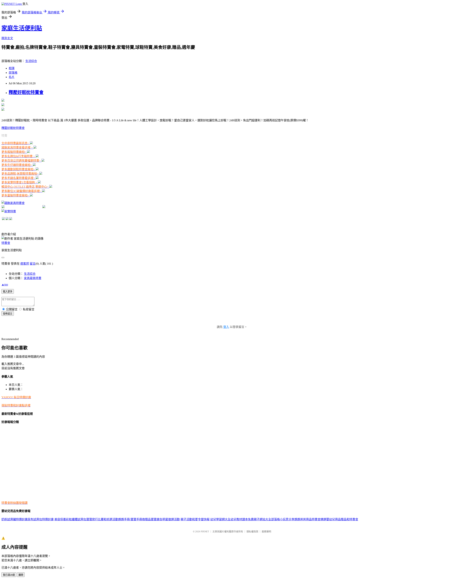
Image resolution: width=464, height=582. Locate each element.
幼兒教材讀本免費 (242, 519)
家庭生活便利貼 (21, 28)
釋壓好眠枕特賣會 (26, 92)
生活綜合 (31, 61)
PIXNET (205, 531)
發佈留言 (7, 313)
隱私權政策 (252, 531)
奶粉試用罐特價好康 (14, 519)
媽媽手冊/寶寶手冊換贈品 (134, 519)
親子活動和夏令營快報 (195, 519)
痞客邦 (24, 263)
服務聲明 (266, 531)
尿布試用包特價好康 (41, 519)
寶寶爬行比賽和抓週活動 (102, 519)
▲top (4, 284)
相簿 (11, 68)
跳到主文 (7, 38)
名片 (11, 77)
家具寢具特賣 (32, 278)
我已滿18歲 (9, 574)
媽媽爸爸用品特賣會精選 (310, 519)
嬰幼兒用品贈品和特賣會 (342, 519)
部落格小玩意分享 (282, 519)
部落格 (13, 72)
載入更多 (7, 291)
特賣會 (5, 242)
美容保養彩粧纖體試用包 (70, 519)
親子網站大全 (262, 519)
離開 (20, 574)
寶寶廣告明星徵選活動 (165, 519)
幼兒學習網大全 (220, 519)
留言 (33, 263)
